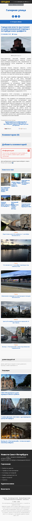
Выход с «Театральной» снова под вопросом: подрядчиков (16, 347)
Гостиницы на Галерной (9, 473)
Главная (5, 498)
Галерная (3, 457)
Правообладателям (24, 498)
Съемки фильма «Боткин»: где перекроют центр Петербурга (16, 417)
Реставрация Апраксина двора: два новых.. (5, 189)
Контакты (26, 499)
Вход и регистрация (6, 162)
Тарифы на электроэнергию (10, 470)
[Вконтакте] (13, 16)
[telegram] (16, 16)
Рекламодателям (13, 498)
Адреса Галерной (7, 477)
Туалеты (4, 479)
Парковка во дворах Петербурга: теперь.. (26, 182)
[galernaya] (19, 16)
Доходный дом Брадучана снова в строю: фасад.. (15, 205)
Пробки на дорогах (7, 468)
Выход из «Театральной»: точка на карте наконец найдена (15, 441)
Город (15, 34)
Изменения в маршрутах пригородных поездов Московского (16, 296)
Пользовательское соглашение (13, 499)
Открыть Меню (17, 22)
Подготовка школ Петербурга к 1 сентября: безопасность (16, 234)
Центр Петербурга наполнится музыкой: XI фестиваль (16, 322)
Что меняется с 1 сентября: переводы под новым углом (16, 265)
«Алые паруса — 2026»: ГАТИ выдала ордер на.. (16, 184)
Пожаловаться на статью (8, 120)
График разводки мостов (9, 475)
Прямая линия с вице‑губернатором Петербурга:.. (7, 204)
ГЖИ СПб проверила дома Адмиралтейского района (10, 393)
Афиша (16, 319)
